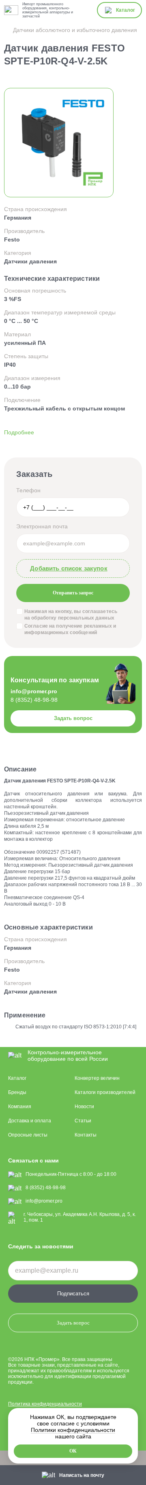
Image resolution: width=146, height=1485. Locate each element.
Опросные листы (27, 1135)
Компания (19, 1106)
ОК (73, 1451)
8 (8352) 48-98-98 (34, 700)
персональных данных (86, 618)
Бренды (17, 1092)
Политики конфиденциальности (73, 1430)
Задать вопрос (73, 718)
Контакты (86, 1135)
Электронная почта (42, 526)
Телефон (28, 490)
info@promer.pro (34, 691)
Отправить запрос (73, 593)
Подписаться (73, 1294)
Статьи (83, 1121)
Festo (12, 239)
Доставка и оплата (29, 1121)
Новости (84, 1106)
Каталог (17, 1078)
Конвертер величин (97, 1078)
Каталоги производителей (105, 1092)
